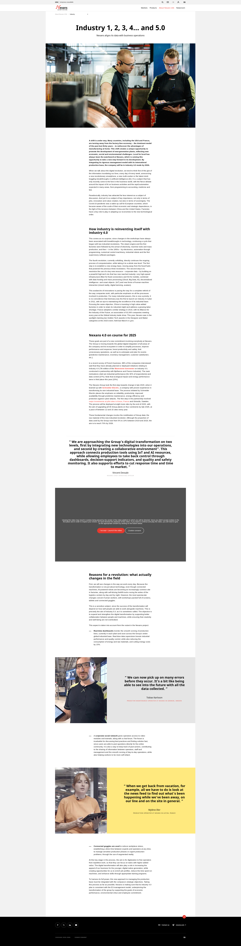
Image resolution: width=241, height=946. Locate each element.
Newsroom (180, 8)
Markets (144, 8)
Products (153, 8)
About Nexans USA (166, 8)
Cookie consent (81, 937)
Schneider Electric (110, 388)
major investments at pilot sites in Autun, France (109, 401)
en (184, 2)
